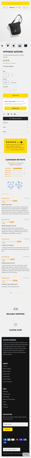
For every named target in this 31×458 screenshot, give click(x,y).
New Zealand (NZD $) (10, 449)
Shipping (5, 391)
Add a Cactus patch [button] (15, 101)
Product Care (6, 394)
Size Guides (6, 397)
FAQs (4, 402)
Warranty (5, 407)
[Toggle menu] (4, 7)
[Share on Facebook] (8, 114)
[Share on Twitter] (11, 114)
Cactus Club (6, 374)
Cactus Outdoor (9, 66)
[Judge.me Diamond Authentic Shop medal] (10, 184)
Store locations (7, 369)
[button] (15, 146)
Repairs (5, 404)
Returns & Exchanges (9, 399)
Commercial (6, 376)
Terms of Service (7, 381)
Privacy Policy (7, 379)
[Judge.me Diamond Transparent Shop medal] (19, 184)
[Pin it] (14, 114)
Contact (5, 366)
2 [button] (13, 293)
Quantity (5, 87)
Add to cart (15, 108)
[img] (5, 198)
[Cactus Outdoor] (14, 7)
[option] (15, 26)
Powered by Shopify (18, 453)
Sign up (8, 429)
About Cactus (6, 371)
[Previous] (4, 3)
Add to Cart (15, 95)
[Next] (27, 3)
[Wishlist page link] (19, 7)
